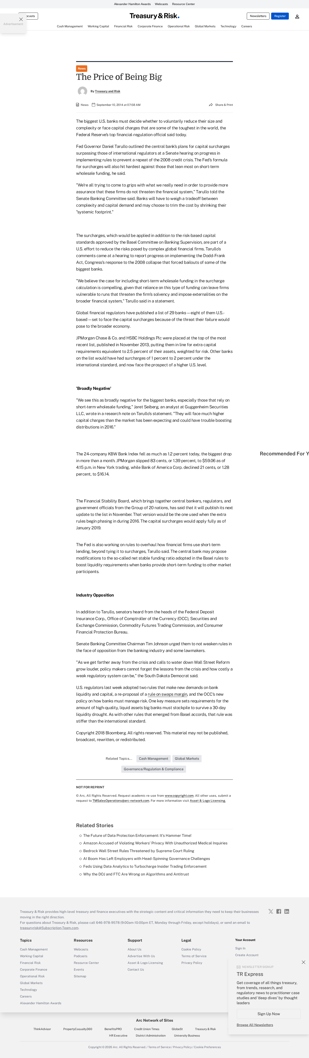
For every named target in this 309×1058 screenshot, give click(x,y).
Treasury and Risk (107, 91)
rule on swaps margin (167, 694)
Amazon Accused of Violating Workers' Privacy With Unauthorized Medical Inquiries (155, 843)
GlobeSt (177, 1029)
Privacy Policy (191, 963)
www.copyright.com (179, 795)
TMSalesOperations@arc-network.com (120, 800)
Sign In (240, 948)
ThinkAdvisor (42, 1029)
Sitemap (80, 976)
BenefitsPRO (113, 1029)
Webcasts (161, 4)
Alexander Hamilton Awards (132, 4)
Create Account (247, 955)
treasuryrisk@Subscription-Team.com (49, 928)
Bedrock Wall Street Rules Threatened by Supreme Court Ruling (138, 851)
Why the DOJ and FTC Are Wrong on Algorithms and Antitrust (136, 874)
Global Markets (31, 983)
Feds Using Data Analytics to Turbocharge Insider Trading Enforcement (145, 866)
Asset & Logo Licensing (145, 963)
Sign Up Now (269, 1014)
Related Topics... (119, 759)
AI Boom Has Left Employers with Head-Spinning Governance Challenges (146, 858)
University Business (187, 1035)
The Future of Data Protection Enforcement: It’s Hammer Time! (137, 835)
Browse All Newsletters (255, 1025)
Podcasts (80, 956)
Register (280, 16)
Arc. (115, 1047)
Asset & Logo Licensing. (208, 800)
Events (79, 969)
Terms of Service (194, 956)
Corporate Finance (33, 969)
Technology (28, 989)
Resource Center (183, 4)
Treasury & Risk (205, 1029)
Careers (26, 996)
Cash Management (34, 949)
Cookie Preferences (207, 1047)
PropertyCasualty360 (77, 1029)
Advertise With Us (141, 956)
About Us (134, 949)
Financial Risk (30, 963)
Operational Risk (32, 976)
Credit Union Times (146, 1029)
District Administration (151, 1035)
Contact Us (136, 969)
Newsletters (258, 16)
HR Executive (118, 1035)
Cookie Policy (191, 949)
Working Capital (31, 956)
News (82, 68)
